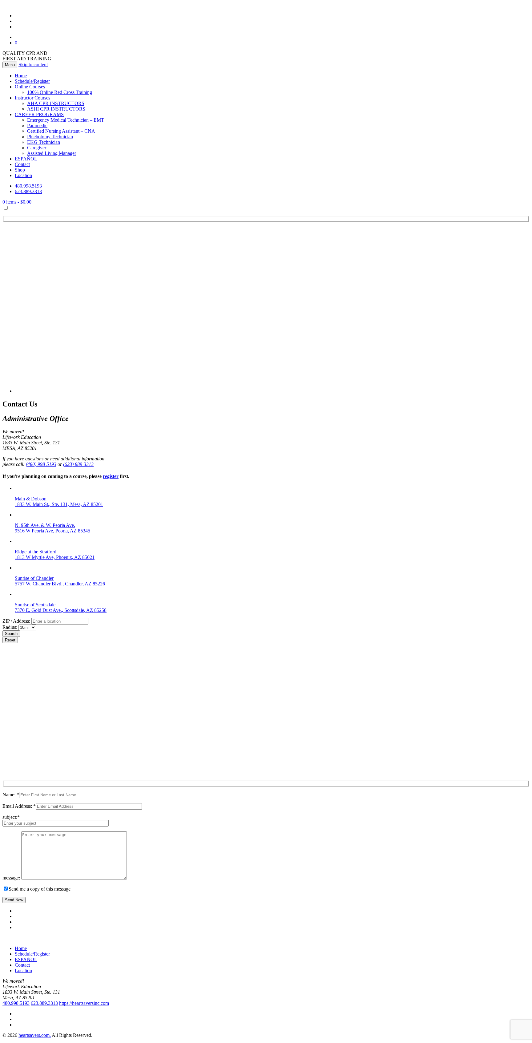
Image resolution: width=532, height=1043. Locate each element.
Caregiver (36, 147)
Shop (20, 169)
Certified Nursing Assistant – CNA (61, 131)
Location (23, 175)
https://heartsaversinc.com (84, 1003)
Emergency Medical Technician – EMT (65, 120)
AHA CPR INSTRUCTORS (55, 103)
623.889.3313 (28, 191)
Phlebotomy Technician (50, 136)
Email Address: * (19, 806)
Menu (10, 65)
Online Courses (30, 86)
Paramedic (37, 125)
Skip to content (33, 64)
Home (21, 75)
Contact (22, 164)
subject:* (11, 817)
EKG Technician (43, 142)
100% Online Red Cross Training (59, 92)
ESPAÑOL (26, 158)
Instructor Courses (32, 97)
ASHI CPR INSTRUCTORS (56, 108)
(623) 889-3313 (78, 464)
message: (11, 877)
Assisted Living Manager (51, 153)
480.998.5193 (28, 185)
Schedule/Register (32, 81)
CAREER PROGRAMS (39, 114)
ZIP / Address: (16, 621)
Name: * (10, 794)
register (111, 476)
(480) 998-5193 (41, 464)
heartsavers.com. (34, 1035)
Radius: (10, 627)
